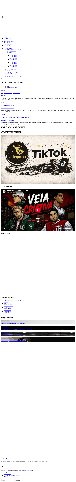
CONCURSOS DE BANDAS (14, 49)
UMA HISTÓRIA (8, 44)
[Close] (1, 479)
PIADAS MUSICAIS (9, 41)
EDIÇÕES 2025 (13, 54)
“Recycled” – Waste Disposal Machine (10, 93)
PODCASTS (7, 45)
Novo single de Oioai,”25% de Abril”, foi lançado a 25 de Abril (16, 329)
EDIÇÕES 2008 (14, 63)
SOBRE (5, 472)
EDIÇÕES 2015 (13, 66)
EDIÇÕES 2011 (13, 59)
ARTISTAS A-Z (8, 40)
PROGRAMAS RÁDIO (12, 75)
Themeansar (29, 470)
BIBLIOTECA (7, 42)
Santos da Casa (7, 311)
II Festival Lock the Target (7, 105)
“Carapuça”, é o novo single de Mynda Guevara (13, 323)
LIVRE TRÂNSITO (11, 69)
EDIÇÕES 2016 (13, 65)
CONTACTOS (7, 474)
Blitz (5, 303)
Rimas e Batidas (7, 310)
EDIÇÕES (9, 52)
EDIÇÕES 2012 (13, 58)
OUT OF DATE (8, 48)
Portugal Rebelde (8, 307)
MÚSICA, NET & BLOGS (13, 72)
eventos (2, 102)
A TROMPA (22, 6)
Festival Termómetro (8, 306)
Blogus (23, 470)
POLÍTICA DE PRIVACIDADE (11, 475)
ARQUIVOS (7, 47)
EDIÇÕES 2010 (13, 61)
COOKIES (6, 476)
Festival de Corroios (8, 304)
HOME (5, 37)
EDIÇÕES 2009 (14, 62)
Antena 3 (6, 302)
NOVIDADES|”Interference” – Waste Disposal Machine (15, 117)
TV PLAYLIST (7, 38)
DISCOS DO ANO (11, 51)
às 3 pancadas (4, 326)
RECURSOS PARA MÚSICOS (14, 76)
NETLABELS (10, 73)
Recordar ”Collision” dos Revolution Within (12, 335)
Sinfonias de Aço (8, 312)
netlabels (3, 90)
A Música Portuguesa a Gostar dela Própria (14, 300)
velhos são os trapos (5, 332)
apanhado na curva (5, 320)
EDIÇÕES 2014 (13, 55)
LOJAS (8, 70)
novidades (3, 114)
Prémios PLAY (7, 308)
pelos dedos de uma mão (6, 338)
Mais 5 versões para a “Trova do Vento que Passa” (13, 341)
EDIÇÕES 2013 (13, 56)
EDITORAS (9, 68)
